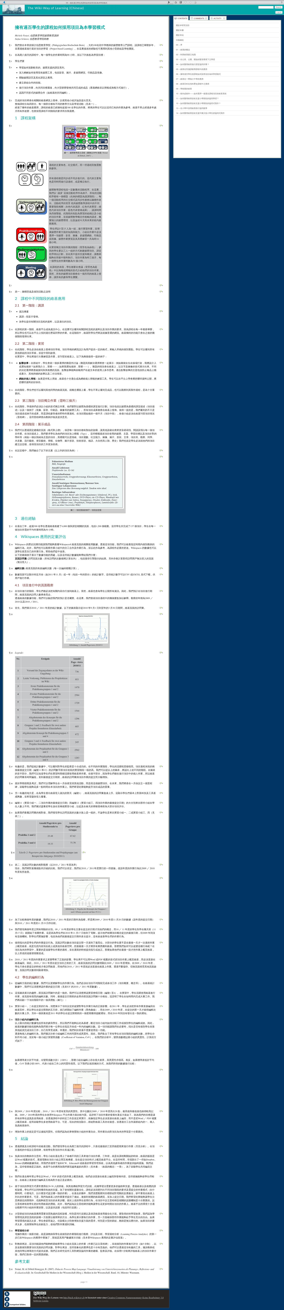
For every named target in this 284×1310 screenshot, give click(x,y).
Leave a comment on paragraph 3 (160, 61)
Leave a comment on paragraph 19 (160, 568)
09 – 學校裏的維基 (184, 88)
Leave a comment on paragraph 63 (160, 1230)
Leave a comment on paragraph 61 (160, 1186)
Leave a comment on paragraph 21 (160, 591)
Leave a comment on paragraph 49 (160, 943)
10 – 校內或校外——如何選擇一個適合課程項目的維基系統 (201, 93)
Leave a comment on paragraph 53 (160, 1006)
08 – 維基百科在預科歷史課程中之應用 (192, 83)
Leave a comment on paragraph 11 (160, 349)
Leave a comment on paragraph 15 (160, 430)
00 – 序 (179, 44)
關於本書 (180, 30)
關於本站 (180, 35)
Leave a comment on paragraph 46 (160, 878)
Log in (278, 12)
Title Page (180, 2)
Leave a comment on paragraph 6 (160, 126)
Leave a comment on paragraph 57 (160, 1132)
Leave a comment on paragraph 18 (160, 544)
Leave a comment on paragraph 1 (160, 45)
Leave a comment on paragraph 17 (160, 526)
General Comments (185, 2)
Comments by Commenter (195, 2)
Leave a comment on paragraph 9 (160, 311)
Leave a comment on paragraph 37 (160, 766)
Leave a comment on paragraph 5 (160, 100)
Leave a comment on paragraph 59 (160, 1156)
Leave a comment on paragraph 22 (160, 608)
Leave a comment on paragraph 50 (160, 959)
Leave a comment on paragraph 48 (160, 929)
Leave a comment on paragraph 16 (160, 450)
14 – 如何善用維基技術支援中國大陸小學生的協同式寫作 (200, 113)
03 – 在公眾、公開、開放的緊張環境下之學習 (195, 59)
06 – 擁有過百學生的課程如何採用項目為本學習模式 (198, 74)
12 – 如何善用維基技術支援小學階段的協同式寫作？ (198, 103)
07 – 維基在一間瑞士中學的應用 (189, 78)
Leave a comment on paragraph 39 (160, 793)
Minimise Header (281, 2)
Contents (182, 18)
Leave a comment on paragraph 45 (83, 852)
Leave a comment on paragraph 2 (160, 55)
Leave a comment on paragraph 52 (160, 993)
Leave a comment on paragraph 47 (160, 920)
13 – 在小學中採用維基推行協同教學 (191, 108)
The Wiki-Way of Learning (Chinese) (56, 8)
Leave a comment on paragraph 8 (160, 292)
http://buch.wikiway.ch (74, 1297)
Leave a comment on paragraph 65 (160, 1269)
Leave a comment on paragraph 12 (160, 363)
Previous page (3, 2)
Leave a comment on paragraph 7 (160, 285)
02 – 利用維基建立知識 (186, 54)
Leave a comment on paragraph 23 (160, 614)
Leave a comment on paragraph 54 (160, 1019)
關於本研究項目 (182, 25)
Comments (199, 18)
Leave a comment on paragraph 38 (160, 783)
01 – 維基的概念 (183, 49)
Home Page (175, 2)
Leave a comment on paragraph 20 (160, 574)
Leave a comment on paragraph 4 (160, 67)
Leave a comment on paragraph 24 (160, 653)
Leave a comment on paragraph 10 (160, 329)
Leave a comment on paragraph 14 (160, 406)
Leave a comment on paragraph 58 (160, 1146)
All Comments (190, 2)
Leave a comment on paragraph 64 (160, 1244)
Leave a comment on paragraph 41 (160, 813)
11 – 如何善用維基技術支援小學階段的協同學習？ (197, 98)
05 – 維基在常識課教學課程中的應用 (191, 69)
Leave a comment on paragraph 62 (160, 1214)
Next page (170, 2)
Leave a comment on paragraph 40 (160, 803)
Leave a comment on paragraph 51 (160, 983)
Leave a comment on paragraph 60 (160, 1176)
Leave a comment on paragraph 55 (160, 1070)
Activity (217, 18)
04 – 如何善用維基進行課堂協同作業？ (192, 64)
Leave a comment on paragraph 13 (160, 390)
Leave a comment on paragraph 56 (160, 1111)
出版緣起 (180, 39)
